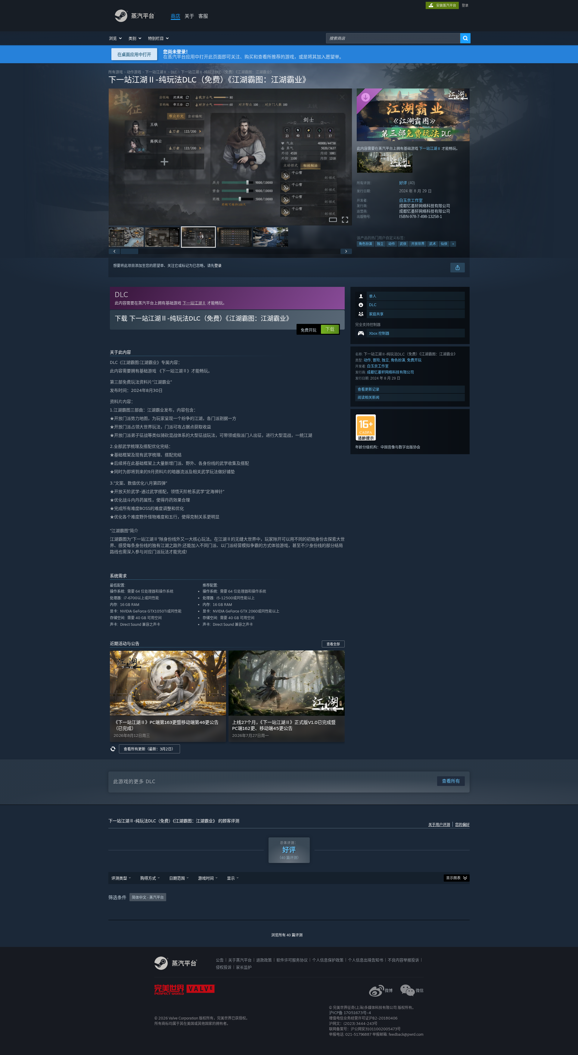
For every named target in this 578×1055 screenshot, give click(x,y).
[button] (116, 38)
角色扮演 (365, 244)
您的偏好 (462, 825)
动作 (391, 244)
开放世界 (417, 244)
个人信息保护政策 (327, 959)
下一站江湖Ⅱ (156, 72)
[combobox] (393, 38)
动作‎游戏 (134, 72)
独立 (380, 244)
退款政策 (264, 959)
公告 (220, 959)
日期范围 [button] (177, 878)
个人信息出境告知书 (365, 959)
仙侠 (444, 244)
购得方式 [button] (148, 878)
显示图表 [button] (453, 878)
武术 (432, 244)
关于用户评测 (439, 825)
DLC (174, 72)
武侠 (403, 244)
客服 (203, 16)
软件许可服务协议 (292, 959)
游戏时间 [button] (206, 878)
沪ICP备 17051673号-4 (350, 1012)
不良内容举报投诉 (403, 959)
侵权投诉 (224, 967)
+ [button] (453, 244)
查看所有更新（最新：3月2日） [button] (149, 749)
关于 (189, 16)
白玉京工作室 (411, 200)
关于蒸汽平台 (240, 959)
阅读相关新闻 (368, 397)
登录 (465, 5)
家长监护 (244, 967)
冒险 (376, 360)
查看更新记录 (368, 389)
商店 (175, 16)
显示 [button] (231, 878)
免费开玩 (414, 360)
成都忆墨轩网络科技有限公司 (390, 372)
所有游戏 (115, 72)
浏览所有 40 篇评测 (287, 935)
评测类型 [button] (119, 878)
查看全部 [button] (333, 644)
